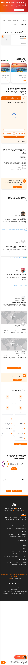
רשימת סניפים (23, 562)
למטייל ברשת (22, 593)
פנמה (15, 526)
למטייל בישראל (13, 536)
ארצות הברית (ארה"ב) (21, 528)
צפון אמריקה (15, 517)
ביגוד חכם (23, 564)
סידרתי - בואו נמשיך (19, 9)
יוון (7, 528)
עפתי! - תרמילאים (13, 534)
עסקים (19, 534)
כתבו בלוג (17, 379)
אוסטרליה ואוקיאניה (14, 519)
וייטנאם (19, 526)
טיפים (24, 543)
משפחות (24, 534)
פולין (9, 526)
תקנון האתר (14, 587)
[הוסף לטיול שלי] (3, 36)
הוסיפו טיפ (17, 187)
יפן (14, 528)
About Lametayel (21, 587)
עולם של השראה (14, 556)
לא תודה (11, 9)
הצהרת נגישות (14, 589)
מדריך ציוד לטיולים (16, 551)
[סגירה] (27, 655)
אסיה (20, 517)
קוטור (4, 20)
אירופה (14, 20)
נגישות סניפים (8, 562)
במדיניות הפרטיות (18, 663)
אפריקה (7, 519)
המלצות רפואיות (11, 554)
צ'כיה (12, 526)
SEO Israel (9, 578)
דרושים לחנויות (15, 562)
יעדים (18, 20)
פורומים (20, 543)
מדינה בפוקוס (7, 556)
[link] (18, 583)
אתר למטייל (24, 20)
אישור (3, 662)
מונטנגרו (9, 20)
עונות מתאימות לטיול (21, 554)
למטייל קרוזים (23, 556)
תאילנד (24, 526)
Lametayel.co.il (23, 591)
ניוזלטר (24, 545)
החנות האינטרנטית (16, 564)
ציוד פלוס (24, 551)
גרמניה (10, 528)
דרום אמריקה (23, 519)
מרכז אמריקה (8, 517)
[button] (20, 657)
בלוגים (16, 543)
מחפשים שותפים (9, 543)
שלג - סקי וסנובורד (22, 536)
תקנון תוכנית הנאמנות (7, 587)
